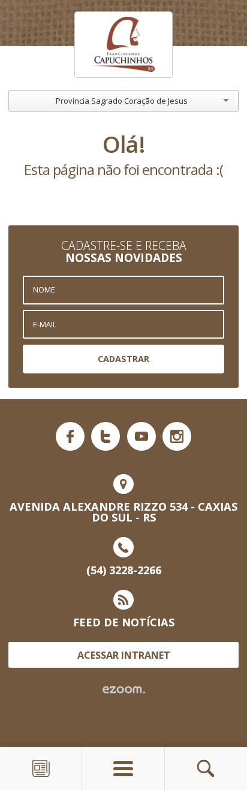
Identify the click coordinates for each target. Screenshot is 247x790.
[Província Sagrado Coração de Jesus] (123, 44)
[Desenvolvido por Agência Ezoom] (124, 690)
